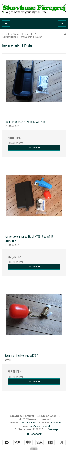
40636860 (57, 422)
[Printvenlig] (64, 34)
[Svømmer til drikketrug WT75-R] (34, 319)
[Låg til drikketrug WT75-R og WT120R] (34, 85)
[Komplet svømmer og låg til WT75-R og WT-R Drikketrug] (34, 200)
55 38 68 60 (29, 422)
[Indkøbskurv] (62, 23)
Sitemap (53, 429)
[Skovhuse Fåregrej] (34, 9)
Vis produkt (34, 147)
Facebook (35, 433)
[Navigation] (6, 23)
